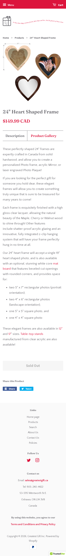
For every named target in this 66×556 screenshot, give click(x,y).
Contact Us (33, 437)
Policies (33, 442)
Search (33, 427)
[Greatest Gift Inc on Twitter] (29, 461)
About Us (33, 432)
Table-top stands (32, 334)
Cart (60, 5)
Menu (10, 5)
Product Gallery (43, 136)
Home (6, 38)
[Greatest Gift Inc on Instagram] (37, 461)
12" (61, 328)
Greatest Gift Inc (36, 536)
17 (9, 334)
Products (19, 38)
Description (15, 136)
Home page (33, 417)
